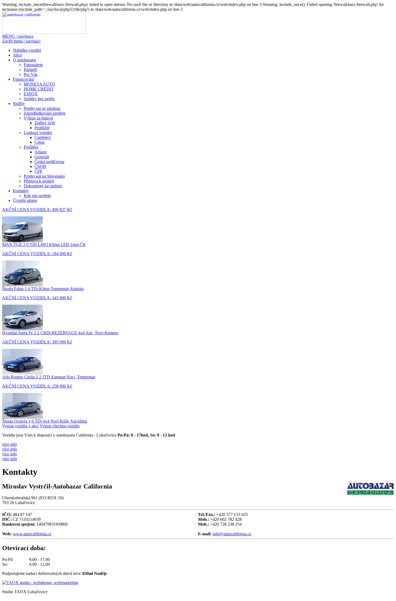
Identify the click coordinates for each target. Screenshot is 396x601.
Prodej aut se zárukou (42, 108)
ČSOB (40, 166)
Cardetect (42, 137)
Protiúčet (42, 127)
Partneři (30, 69)
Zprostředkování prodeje (44, 113)
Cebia (39, 142)
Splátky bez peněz (39, 98)
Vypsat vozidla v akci (20, 426)
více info (9, 444)
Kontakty (21, 190)
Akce (17, 55)
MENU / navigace (17, 36)
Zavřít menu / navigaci (21, 41)
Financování (23, 79)
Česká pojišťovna (49, 161)
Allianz (40, 152)
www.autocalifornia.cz (32, 534)
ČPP (38, 171)
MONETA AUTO (39, 84)
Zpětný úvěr (44, 123)
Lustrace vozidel (38, 132)
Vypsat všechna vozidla (59, 426)
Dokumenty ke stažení (43, 186)
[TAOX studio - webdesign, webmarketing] (40, 582)
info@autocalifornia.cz (232, 534)
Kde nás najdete (37, 195)
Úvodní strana (25, 200)
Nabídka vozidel (27, 50)
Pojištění (31, 147)
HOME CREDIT (39, 89)
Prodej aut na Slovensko (44, 176)
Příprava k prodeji (39, 181)
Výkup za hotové (38, 118)
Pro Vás (30, 74)
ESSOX (31, 94)
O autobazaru (24, 60)
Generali (41, 156)
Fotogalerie (33, 64)
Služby (19, 103)
